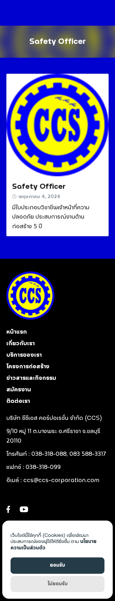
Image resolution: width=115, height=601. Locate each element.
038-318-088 (48, 454)
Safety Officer (57, 42)
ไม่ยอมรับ (58, 583)
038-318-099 (44, 467)
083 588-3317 (87, 454)
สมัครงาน (18, 390)
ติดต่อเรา (18, 401)
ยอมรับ (57, 565)
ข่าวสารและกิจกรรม (31, 378)
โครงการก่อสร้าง (28, 367)
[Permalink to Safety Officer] (57, 125)
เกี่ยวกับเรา (20, 343)
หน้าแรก (16, 332)
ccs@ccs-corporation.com (61, 480)
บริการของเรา (24, 355)
